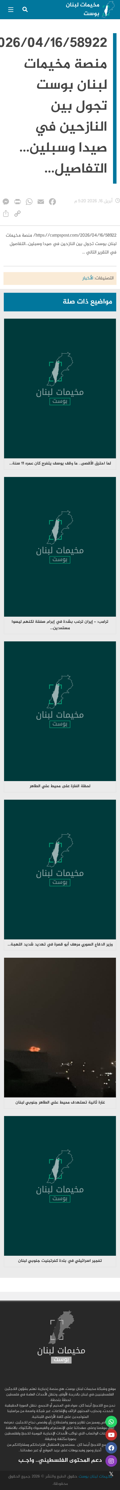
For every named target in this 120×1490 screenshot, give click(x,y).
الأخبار (87, 278)
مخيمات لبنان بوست (82, 9)
